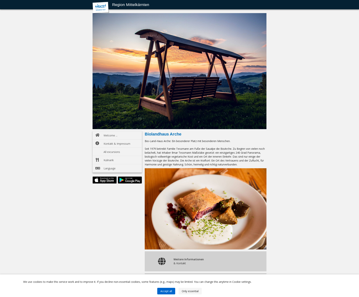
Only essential (190, 291)
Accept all (166, 291)
